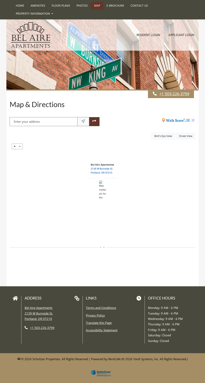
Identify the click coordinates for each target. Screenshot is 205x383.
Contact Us (139, 5)
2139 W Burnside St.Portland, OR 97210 (102, 170)
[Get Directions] (94, 121)
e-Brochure (115, 5)
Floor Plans (61, 5)
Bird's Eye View (164, 136)
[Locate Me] (83, 121)
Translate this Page (99, 323)
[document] (102, 189)
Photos (82, 5)
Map (97, 5)
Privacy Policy (95, 315)
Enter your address (27, 122)
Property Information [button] (33, 13)
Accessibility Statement (102, 330)
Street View (187, 136)
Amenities (38, 5)
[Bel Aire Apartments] (102, 189)
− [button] (19, 146)
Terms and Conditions (101, 308)
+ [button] (14, 146)
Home (20, 5)
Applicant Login (184, 28)
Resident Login (150, 28)
